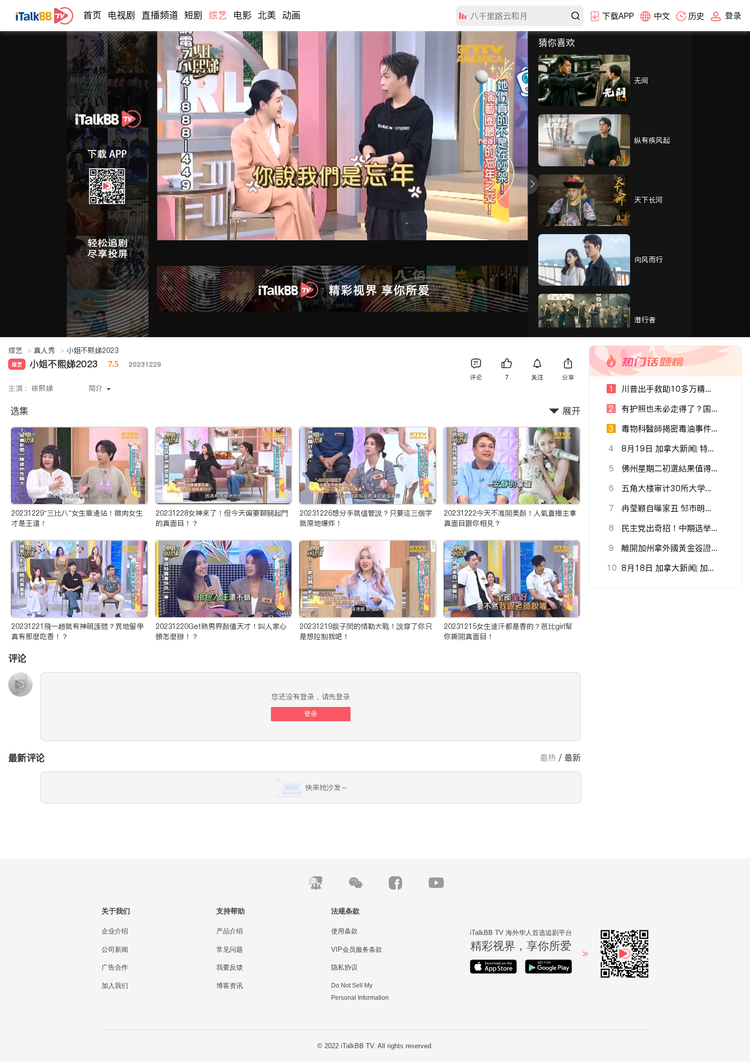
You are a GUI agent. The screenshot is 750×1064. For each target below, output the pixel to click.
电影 (242, 15)
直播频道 (159, 15)
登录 (310, 714)
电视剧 (121, 15)
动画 (291, 15)
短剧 (193, 15)
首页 (92, 15)
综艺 (218, 15)
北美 (267, 15)
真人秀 (49, 350)
